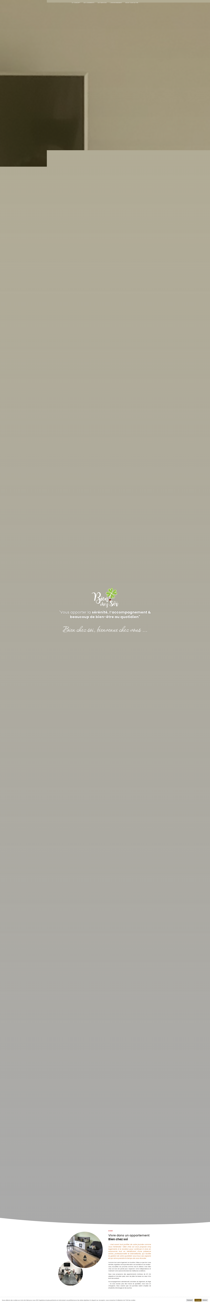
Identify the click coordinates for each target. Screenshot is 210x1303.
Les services (102, 3)
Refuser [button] (205, 1300)
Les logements (89, 3)
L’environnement (116, 3)
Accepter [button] (197, 1300)
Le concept (76, 3)
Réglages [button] (189, 1300)
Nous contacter (132, 3)
